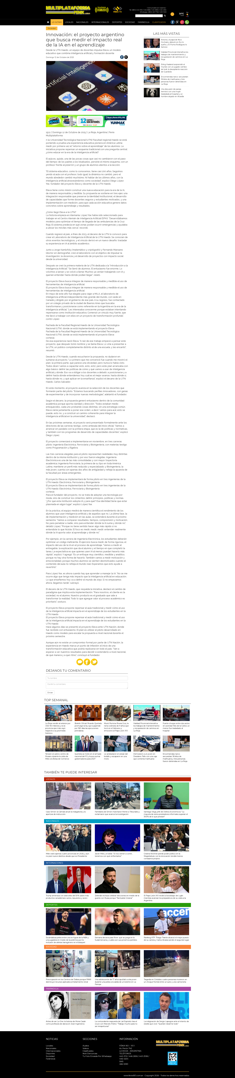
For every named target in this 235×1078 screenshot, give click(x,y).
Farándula (143, 22)
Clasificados (159, 22)
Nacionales (82, 22)
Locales (69, 22)
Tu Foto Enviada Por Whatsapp (97, 1056)
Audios (86, 1046)
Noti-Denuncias (90, 1053)
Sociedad (130, 22)
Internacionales (100, 22)
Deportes (117, 22)
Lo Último (57, 22)
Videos (86, 1048)
